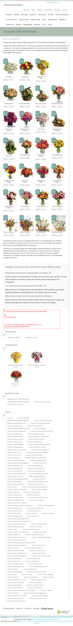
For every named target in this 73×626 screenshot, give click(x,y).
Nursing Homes (30, 617)
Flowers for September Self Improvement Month (20, 505)
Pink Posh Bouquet (25, 206)
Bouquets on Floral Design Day (15, 444)
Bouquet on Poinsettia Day (35, 587)
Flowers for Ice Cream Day (14, 452)
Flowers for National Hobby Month (16, 431)
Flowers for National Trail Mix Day (39, 473)
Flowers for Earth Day (48, 513)
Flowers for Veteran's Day (35, 564)
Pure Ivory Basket (41, 232)
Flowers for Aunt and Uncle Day (34, 455)
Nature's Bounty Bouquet (25, 181)
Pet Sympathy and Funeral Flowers (16, 601)
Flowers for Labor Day (13, 492)
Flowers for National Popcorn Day (16, 423)
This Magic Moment (8, 103)
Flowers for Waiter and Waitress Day (17, 553)
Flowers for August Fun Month (15, 476)
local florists (10, 617)
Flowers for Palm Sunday (14, 513)
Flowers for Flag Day (48, 577)
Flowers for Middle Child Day (35, 465)
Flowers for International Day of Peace (38, 497)
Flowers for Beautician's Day (39, 580)
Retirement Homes (20, 617)
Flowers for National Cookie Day (35, 585)
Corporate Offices (67, 617)
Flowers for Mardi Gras (39, 479)
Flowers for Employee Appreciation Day (17, 479)
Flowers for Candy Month (35, 582)
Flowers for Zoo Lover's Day (14, 511)
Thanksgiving (27, 25)
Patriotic (18, 25)
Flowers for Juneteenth (23, 418)
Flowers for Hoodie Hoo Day (34, 442)
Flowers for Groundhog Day (14, 434)
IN (53, 621)
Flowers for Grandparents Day (32, 492)
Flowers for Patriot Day (33, 495)
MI (35, 623)
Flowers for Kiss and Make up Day (36, 471)
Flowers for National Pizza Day (15, 439)
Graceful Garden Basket (57, 232)
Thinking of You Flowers (13, 337)
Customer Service (9, 608)
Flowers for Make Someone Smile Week (37, 452)
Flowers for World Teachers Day (15, 526)
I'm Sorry (9, 418)
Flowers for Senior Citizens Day (36, 468)
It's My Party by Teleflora (8, 129)
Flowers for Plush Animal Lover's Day (17, 537)
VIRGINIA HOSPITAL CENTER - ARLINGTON (18, 399)
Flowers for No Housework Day (35, 508)
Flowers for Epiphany (40, 428)
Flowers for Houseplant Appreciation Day (18, 420)
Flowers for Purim (12, 487)
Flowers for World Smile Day (38, 524)
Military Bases (43, 617)
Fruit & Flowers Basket (41, 103)
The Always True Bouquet (41, 155)
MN (38, 623)
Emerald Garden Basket (24, 103)
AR (28, 621)
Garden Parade (25, 77)
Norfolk (48, 619)
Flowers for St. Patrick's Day (36, 484)
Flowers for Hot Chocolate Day (15, 598)
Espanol (48, 2)
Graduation (62, 20)
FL (41, 621)
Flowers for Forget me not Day (15, 564)
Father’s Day (10, 25)
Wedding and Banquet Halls (55, 617)
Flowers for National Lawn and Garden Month (19, 521)
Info (12, 79)
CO (33, 621)
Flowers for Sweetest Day (14, 534)
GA (44, 621)
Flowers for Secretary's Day (14, 516)
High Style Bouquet (57, 206)
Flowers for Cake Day (13, 569)
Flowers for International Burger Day (17, 556)
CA (31, 621)
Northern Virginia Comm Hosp (43, 402)
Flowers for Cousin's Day (14, 455)
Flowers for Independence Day (15, 447)
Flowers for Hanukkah (47, 590)
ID (49, 621)
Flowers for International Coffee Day (17, 503)
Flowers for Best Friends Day (45, 574)
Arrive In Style (41, 129)
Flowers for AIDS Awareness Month (16, 540)
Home (4, 39)
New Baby (24, 15)
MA (72, 621)
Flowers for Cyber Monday (14, 585)
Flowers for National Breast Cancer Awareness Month (21, 542)
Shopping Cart (55, 2)
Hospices (37, 617)
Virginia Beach (54, 619)
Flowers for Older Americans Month (41, 556)
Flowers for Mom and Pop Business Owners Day (34, 487)
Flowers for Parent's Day (13, 457)
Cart (6, 79)
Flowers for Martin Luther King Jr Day (40, 423)
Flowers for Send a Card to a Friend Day (38, 436)
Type (50, 25)
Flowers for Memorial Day (39, 553)
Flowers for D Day (12, 574)
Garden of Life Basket (25, 232)
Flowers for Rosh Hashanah (37, 500)
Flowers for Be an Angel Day (14, 471)
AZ (25, 621)
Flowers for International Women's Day (37, 481)
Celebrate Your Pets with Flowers (37, 598)
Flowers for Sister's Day (40, 463)
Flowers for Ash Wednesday (14, 481)
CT (36, 621)
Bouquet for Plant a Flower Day (15, 484)
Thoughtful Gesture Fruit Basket (57, 129)
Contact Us (27, 608)
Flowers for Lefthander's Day (15, 468)
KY (61, 621)
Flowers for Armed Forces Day (37, 550)
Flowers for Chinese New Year (15, 436)
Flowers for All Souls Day (13, 561)
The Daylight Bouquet (57, 155)
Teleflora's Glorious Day (57, 103)
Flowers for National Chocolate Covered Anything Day (21, 590)
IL (51, 621)
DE (39, 621)
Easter (44, 20)
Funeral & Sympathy (62, 15)
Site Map (36, 608)
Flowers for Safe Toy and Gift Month (16, 595)
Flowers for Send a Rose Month (15, 582)
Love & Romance (11, 20)
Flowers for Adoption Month (14, 572)
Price (44, 25)
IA (55, 621)
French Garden (8, 156)
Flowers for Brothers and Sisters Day (17, 545)
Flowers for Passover (31, 513)
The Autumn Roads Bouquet (57, 181)
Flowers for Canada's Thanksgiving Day (17, 532)
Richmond (35, 619)
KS (58, 621)
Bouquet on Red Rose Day (31, 577)
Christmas (37, 25)
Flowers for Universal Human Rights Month (35, 593)
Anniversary (42, 15)
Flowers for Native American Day (31, 529)
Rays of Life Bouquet (9, 232)
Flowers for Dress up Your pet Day (43, 420)
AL (20, 621)
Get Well (51, 15)
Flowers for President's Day (14, 442)
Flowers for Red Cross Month (39, 489)
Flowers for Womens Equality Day (16, 473)
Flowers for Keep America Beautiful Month (18, 518)
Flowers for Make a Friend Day (37, 439)
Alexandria (41, 619)
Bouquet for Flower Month (14, 558)
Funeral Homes (48, 10)
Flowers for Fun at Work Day (35, 426)
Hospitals (39, 10)
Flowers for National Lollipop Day (40, 450)
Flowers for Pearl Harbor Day (15, 587)
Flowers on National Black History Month (39, 444)
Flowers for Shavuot (27, 574)
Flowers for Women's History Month (16, 489)
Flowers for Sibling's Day (34, 511)
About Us (19, 608)
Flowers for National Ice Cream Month (36, 457)
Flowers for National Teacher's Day (34, 548)
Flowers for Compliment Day (14, 426)
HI (46, 621)
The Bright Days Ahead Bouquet (8, 181)
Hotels (33, 10)
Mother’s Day (52, 20)
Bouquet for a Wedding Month (40, 595)
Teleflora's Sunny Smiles (41, 77)
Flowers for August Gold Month (37, 476)
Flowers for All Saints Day (33, 558)
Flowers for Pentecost (13, 577)
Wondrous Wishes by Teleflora (25, 129)
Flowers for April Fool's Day (14, 508)
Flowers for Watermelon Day (38, 460)
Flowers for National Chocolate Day (41, 537)
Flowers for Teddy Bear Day (14, 495)
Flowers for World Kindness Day (15, 566)
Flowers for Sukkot (12, 529)
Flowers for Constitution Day (15, 497)
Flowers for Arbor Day (33, 516)
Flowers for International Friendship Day (18, 463)
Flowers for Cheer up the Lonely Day (16, 450)
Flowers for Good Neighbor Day (15, 500)
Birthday (16, 15)
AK (23, 621)
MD (69, 621)
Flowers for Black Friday (30, 569)
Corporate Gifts (24, 20)
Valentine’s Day (35, 20)
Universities (57, 10)
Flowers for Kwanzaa (12, 593)
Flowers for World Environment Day (37, 572)
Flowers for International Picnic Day (16, 580)
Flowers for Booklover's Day (14, 465)
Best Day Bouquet (41, 206)
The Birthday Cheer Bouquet (40, 181)
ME (66, 621)
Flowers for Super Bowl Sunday (36, 434)
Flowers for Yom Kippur (36, 526)
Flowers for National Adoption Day (39, 566)
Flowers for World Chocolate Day (37, 447)
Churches (64, 10)
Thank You (33, 15)
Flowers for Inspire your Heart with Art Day (18, 428)
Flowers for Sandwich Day (32, 561)
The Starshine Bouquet (25, 155)
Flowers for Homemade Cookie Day (16, 524)
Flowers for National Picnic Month (16, 460)
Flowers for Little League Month (46, 505)
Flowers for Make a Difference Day (35, 534)
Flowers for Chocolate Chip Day (15, 550)
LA (63, 621)
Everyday (9, 15)
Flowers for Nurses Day (13, 548)
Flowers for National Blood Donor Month (42, 431)
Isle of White (9, 77)
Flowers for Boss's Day (40, 532)
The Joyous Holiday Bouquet (8, 207)
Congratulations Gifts (31, 337)
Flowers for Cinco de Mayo (39, 545)
